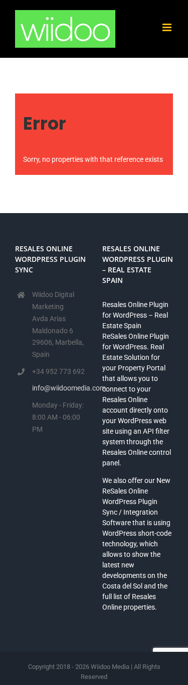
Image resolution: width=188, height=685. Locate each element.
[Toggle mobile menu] (167, 27)
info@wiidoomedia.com (59, 388)
